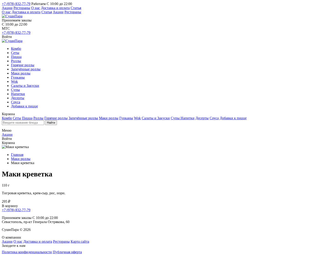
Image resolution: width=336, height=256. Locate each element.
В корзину (10, 206)
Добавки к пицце (24, 106)
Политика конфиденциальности (27, 252)
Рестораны (21, 8)
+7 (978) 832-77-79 (16, 4)
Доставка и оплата (55, 8)
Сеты (15, 53)
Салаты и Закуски (25, 86)
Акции (7, 8)
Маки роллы (20, 73)
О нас (35, 8)
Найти (51, 122)
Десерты (17, 98)
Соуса (15, 102)
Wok (14, 81)
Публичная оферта (67, 252)
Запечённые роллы (25, 69)
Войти (7, 37)
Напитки (18, 94)
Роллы (16, 61)
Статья (76, 8)
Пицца (16, 57)
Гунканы (18, 77)
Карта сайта (80, 241)
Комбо (16, 49)
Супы (15, 90)
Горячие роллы (22, 65)
